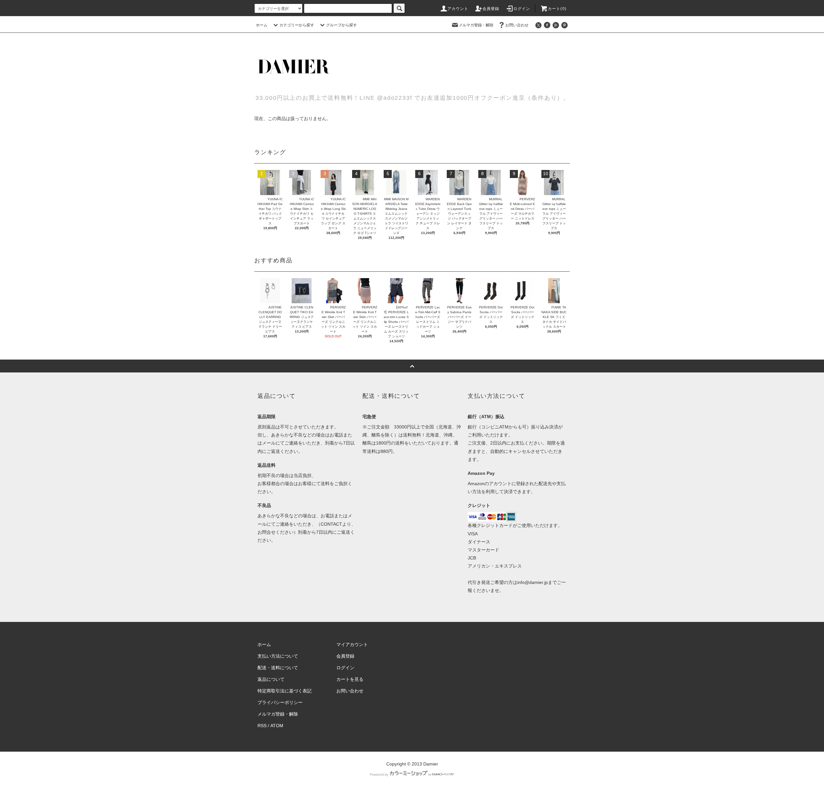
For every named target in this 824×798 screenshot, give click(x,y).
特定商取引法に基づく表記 (285, 690)
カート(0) (557, 8)
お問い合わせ (517, 25)
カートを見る (349, 679)
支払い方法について (278, 656)
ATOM (276, 725)
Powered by (379, 774)
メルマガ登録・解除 (476, 25)
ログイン (521, 8)
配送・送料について (278, 667)
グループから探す (341, 25)
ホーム (261, 25)
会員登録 (491, 8)
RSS (262, 725)
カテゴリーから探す (296, 25)
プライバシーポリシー (280, 702)
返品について (271, 679)
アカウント (458, 8)
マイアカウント (352, 644)
